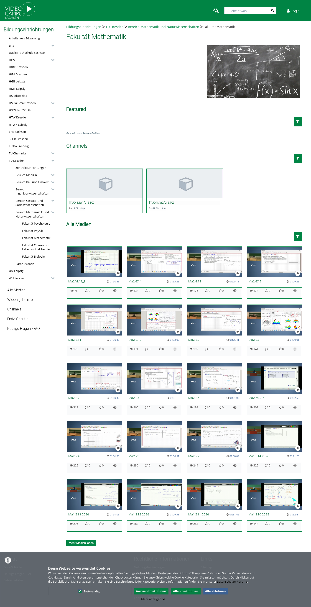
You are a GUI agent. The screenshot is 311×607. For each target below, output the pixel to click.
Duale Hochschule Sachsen (27, 53)
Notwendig (91, 591)
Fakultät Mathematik (36, 238)
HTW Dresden (18, 117)
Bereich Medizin (26, 175)
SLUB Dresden (18, 139)
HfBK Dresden (18, 67)
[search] (246, 10)
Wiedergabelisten (21, 300)
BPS (11, 46)
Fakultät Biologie (33, 256)
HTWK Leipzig (18, 125)
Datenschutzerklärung (232, 581)
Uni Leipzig (16, 271)
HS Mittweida (18, 96)
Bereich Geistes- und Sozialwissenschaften (29, 203)
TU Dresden (17, 161)
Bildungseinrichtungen (83, 27)
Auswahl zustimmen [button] (151, 591)
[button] (30, 45)
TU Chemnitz (17, 153)
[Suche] (273, 10)
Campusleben (24, 264)
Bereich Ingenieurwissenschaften (32, 191)
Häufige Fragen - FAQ (23, 329)
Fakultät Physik (32, 231)
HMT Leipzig (17, 89)
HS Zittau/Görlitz (20, 110)
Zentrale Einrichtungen (30, 168)
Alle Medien (16, 290)
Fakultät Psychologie (36, 223)
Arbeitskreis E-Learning (24, 38)
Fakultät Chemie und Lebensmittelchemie (36, 247)
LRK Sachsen (17, 132)
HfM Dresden (18, 74)
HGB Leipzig (17, 81)
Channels (14, 309)
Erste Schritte (17, 319)
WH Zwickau (17, 278)
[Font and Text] (216, 11)
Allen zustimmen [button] (185, 591)
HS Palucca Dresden (22, 103)
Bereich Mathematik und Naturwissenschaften (32, 214)
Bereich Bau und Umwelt (32, 182)
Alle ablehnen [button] (215, 591)
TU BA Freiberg (19, 146)
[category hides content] (51, 45)
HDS (12, 60)
